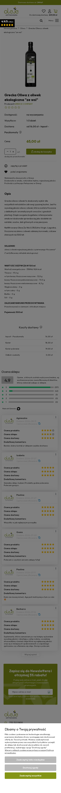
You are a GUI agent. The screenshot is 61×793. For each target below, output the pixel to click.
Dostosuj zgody (30, 767)
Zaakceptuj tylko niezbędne (30, 759)
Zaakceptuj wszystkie (30, 775)
